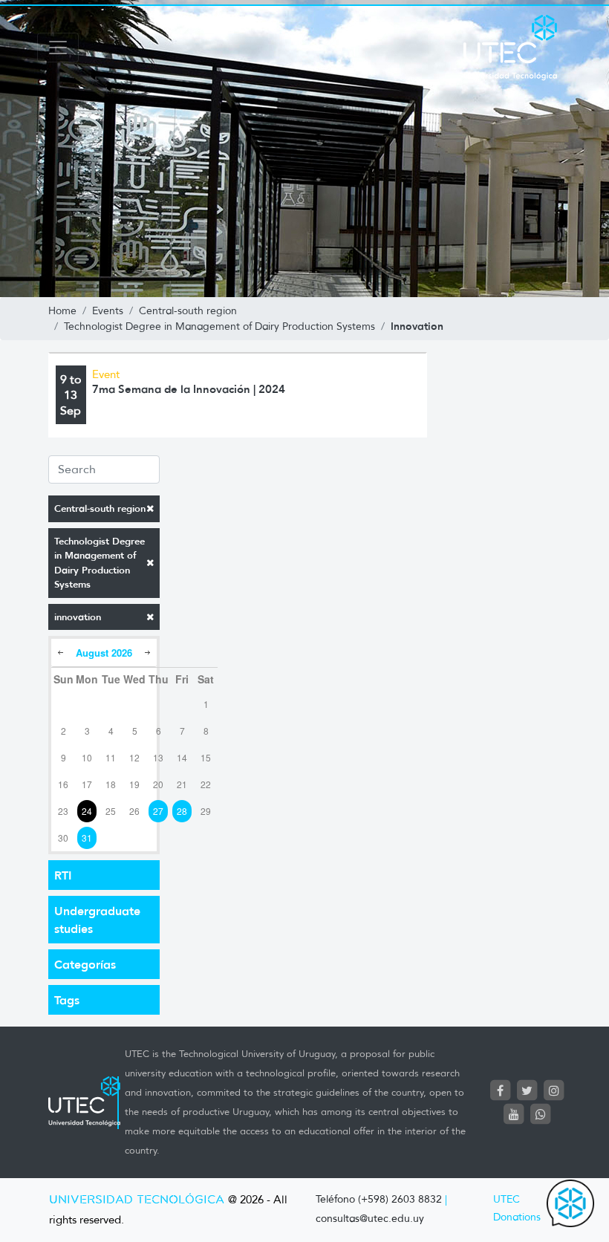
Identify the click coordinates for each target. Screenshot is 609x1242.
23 (63, 810)
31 (87, 837)
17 (87, 784)
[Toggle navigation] (58, 47)
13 (158, 757)
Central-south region (100, 508)
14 (182, 757)
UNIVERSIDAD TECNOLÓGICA (136, 1200)
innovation (77, 617)
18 (110, 784)
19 (134, 784)
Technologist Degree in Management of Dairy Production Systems (99, 563)
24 (87, 810)
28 (182, 810)
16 (63, 784)
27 (158, 810)
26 (134, 810)
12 (134, 757)
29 (206, 810)
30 (63, 837)
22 (206, 784)
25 (110, 810)
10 (87, 757)
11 (110, 757)
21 (182, 784)
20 (158, 784)
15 (206, 757)
